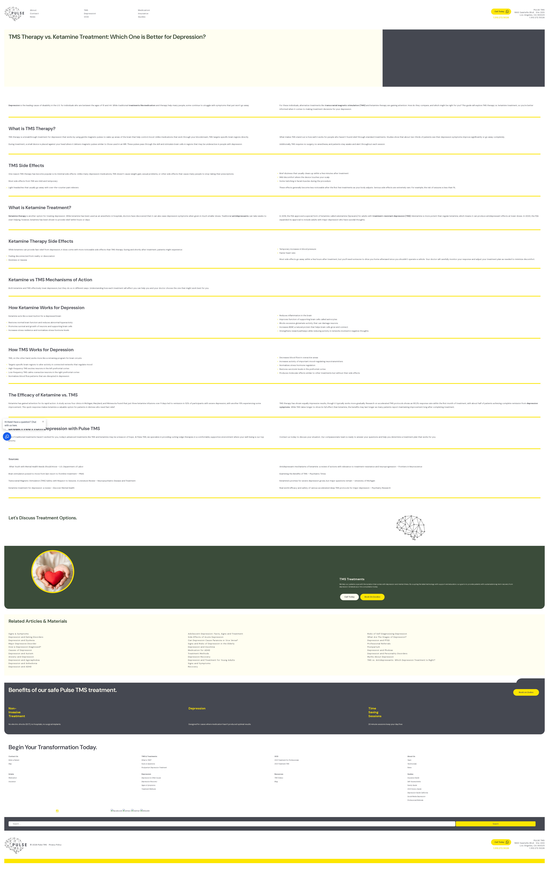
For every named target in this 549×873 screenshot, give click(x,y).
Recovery (193, 666)
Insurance (143, 13)
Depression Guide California (417, 793)
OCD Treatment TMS (281, 764)
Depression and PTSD (378, 640)
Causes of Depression (20, 650)
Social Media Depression (416, 796)
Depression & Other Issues (151, 778)
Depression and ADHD (20, 666)
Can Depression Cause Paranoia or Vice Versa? (213, 640)
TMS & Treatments (149, 756)
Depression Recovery (199, 657)
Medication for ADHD (199, 650)
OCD (86, 17)
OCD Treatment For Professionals (286, 760)
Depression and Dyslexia (22, 640)
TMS (86, 10)
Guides (142, 17)
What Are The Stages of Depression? (387, 637)
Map (10, 764)
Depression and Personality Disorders (387, 653)
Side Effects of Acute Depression (205, 637)
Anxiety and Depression (21, 657)
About (33, 10)
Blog (276, 782)
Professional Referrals (379, 643)
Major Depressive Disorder (22, 643)
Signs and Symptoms (199, 663)
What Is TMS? (146, 760)
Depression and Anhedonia (23, 663)
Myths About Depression (380, 657)
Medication (144, 10)
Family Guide (412, 785)
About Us (411, 756)
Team (409, 760)
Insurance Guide (413, 778)
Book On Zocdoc (372, 597)
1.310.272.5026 (537, 17)
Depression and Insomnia (201, 647)
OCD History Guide (414, 789)
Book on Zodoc (526, 692)
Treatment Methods (198, 653)
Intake (11, 774)
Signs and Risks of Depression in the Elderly (211, 643)
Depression (90, 13)
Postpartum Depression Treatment (154, 768)
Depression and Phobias (380, 650)
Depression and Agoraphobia (24, 660)
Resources (278, 774)
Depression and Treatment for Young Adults (211, 660)
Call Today (349, 597)
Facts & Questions (148, 764)
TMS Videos (278, 778)
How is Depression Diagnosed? (25, 647)
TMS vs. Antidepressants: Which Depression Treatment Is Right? (401, 660)
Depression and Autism (21, 653)
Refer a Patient (14, 760)
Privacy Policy (55, 845)
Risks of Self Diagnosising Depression (387, 634)
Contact (34, 13)
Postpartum (373, 647)
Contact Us (13, 756)
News (32, 17)
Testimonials (412, 764)
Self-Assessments (414, 782)
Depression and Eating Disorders (26, 637)
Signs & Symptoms (19, 634)
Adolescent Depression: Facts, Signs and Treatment (215, 634)
